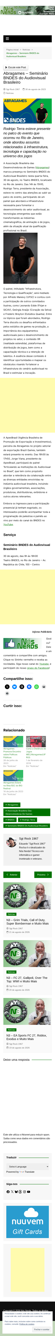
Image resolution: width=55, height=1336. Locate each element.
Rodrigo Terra (28, 820)
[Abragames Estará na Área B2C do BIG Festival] (13, 775)
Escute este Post (17, 67)
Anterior (13, 874)
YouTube (8, 524)
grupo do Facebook (38, 667)
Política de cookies (26, 1324)
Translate (29, 1172)
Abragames (42, 167)
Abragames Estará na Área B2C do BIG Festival (12, 785)
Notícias (10, 93)
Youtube (44, 663)
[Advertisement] (27, 405)
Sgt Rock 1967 (13, 89)
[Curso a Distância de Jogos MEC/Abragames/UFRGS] (36, 741)
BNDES (10, 820)
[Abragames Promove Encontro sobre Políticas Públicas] (13, 741)
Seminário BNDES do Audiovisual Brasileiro (27, 826)
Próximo (41, 874)
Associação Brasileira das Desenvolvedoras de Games (19, 812)
